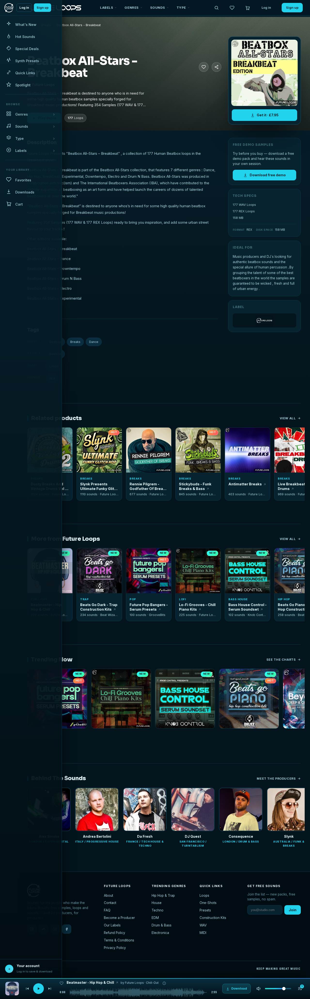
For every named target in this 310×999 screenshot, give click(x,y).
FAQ (107, 910)
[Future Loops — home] (9, 7)
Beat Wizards (110, 615)
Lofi (182, 599)
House (157, 903)
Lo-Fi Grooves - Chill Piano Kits (197, 607)
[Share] (216, 67)
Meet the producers (276, 778)
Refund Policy (114, 933)
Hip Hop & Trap (163, 895)
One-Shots (208, 903)
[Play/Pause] (38, 988)
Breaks (75, 342)
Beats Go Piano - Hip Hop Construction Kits (249, 735)
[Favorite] (83, 434)
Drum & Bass (161, 925)
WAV (203, 925)
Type (181, 7)
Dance (93, 342)
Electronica (160, 933)
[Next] (50, 988)
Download (102, 467)
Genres (131, 7)
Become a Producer (119, 918)
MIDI (203, 933)
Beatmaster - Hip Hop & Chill (90, 982)
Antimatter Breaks (245, 484)
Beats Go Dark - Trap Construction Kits (98, 607)
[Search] (216, 8)
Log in (24, 7)
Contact (110, 903)
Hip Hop (284, 599)
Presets (205, 910)
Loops (204, 895)
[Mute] (259, 988)
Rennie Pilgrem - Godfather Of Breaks (148, 486)
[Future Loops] (264, 320)
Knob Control (257, 615)
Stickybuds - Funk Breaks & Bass (195, 486)
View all (288, 418)
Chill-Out (152, 982)
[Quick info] (66, 434)
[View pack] (12, 988)
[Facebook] (66, 929)
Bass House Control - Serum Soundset (247, 607)
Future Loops (109, 494)
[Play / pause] (264, 73)
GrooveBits (157, 615)
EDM (155, 918)
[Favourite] (204, 67)
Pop (133, 599)
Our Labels (112, 925)
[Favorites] (232, 8)
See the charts (281, 659)
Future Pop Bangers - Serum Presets (149, 607)
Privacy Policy (115, 948)
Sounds (157, 7)
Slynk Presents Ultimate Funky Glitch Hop (99, 486)
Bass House (238, 599)
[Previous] (27, 988)
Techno (157, 910)
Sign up (42, 7)
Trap (84, 599)
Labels (106, 7)
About (108, 895)
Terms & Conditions (119, 940)
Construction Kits (213, 918)
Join (292, 910)
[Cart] (247, 8)
